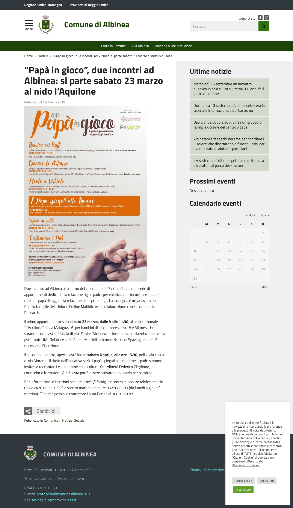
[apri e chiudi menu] (29, 22)
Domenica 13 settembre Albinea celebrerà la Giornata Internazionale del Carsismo (229, 108)
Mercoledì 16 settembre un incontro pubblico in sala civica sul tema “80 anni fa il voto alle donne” (228, 88)
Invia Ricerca (263, 26)
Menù (29, 28)
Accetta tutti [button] (243, 489)
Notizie (67, 420)
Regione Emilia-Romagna (43, 4)
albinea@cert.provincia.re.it (54, 499)
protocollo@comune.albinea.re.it (63, 493)
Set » (265, 286)
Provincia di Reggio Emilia (89, 4)
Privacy (196, 469)
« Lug (193, 286)
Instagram (266, 17)
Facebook (260, 17)
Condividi (46, 410)
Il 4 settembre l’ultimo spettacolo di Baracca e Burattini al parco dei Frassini (228, 163)
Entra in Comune (113, 45)
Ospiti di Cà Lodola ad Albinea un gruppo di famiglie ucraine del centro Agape (228, 124)
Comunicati (52, 420)
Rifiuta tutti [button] (267, 481)
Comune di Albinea (96, 24)
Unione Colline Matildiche (173, 45)
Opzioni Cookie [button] (243, 481)
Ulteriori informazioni (246, 465)
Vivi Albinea (140, 45)
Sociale (79, 420)
